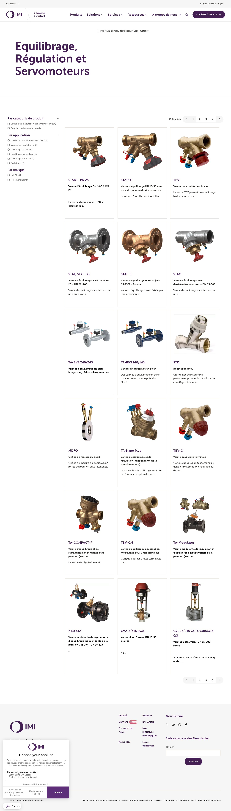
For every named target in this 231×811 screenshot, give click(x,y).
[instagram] (179, 724)
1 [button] (193, 119)
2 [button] (199, 119)
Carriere (123, 721)
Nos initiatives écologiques (149, 732)
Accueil (123, 715)
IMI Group (148, 721)
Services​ (114, 14)
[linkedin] (167, 724)
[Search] (186, 14)
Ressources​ (136, 14)
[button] (186, 119)
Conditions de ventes (117, 800)
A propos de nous (164, 14)
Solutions (93, 14)
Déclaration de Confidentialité (178, 800)
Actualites (124, 741)
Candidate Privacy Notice (208, 800)
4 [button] (212, 119)
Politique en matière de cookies (145, 800)
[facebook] (186, 724)
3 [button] (206, 119)
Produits (76, 14)
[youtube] (173, 724)
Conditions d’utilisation (93, 800)
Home (101, 31)
